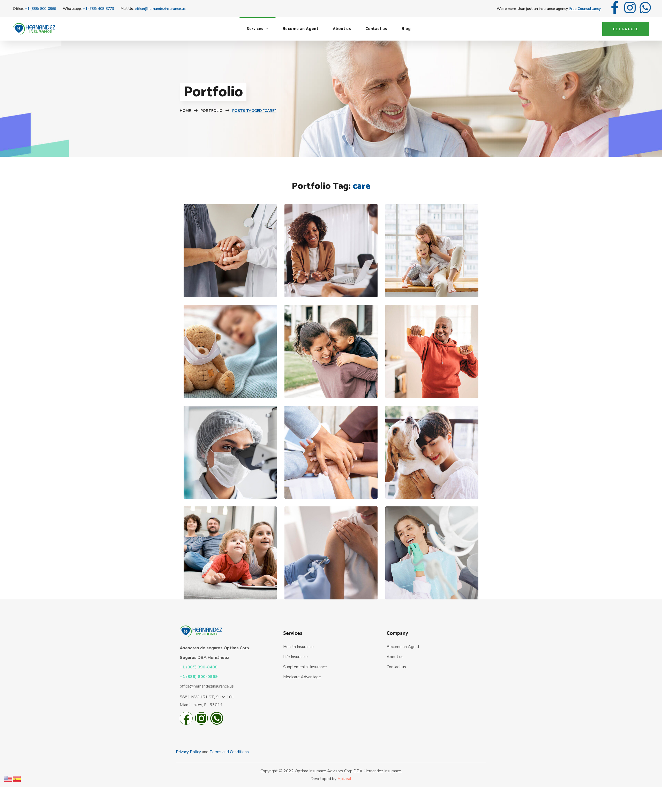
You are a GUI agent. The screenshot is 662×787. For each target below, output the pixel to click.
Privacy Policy (188, 752)
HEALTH (237, 288)
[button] (625, 29)
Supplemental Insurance (305, 667)
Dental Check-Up (432, 581)
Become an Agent (403, 647)
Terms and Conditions (229, 752)
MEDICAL (243, 388)
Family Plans (230, 379)
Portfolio (211, 110)
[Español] (17, 779)
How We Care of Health (230, 278)
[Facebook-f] (614, 9)
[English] (8, 779)
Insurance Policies (330, 278)
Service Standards (230, 581)
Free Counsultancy (585, 8)
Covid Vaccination (331, 581)
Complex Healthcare (331, 379)
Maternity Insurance (432, 278)
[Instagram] (629, 9)
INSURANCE (319, 288)
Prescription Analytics (331, 480)
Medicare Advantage (302, 677)
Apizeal (344, 779)
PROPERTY (344, 288)
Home (185, 110)
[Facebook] (186, 719)
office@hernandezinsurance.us (160, 8)
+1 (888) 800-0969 (40, 8)
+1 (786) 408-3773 (98, 8)
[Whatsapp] (645, 9)
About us (395, 657)
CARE (220, 288)
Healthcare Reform (230, 480)
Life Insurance (295, 657)
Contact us (396, 667)
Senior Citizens (431, 379)
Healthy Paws (432, 480)
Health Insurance (298, 647)
